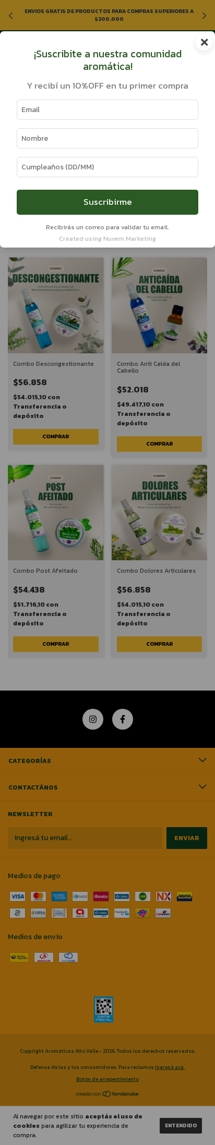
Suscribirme (107, 201)
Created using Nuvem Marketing (107, 238)
